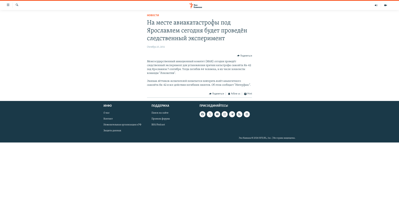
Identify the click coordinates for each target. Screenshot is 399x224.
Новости (153, 15)
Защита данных (112, 130)
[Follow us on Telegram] (232, 114)
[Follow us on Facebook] (202, 114)
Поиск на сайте (159, 113)
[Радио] (376, 5)
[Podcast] (247, 114)
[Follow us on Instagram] (225, 114)
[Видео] (385, 5)
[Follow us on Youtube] (217, 114)
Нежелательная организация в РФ (122, 125)
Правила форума (160, 119)
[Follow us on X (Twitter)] (210, 114)
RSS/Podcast (158, 125)
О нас (106, 113)
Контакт (108, 119)
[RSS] (239, 114)
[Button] (244, 56)
